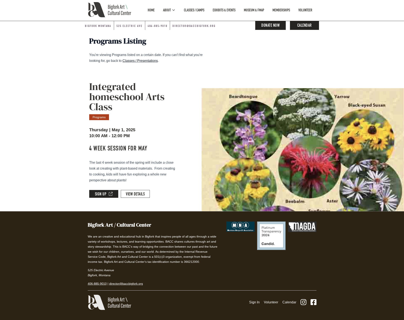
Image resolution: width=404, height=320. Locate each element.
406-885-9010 (157, 26)
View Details (135, 195)
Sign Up (100, 195)
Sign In (254, 302)
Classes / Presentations (140, 60)
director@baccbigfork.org (194, 26)
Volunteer (271, 302)
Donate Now (270, 26)
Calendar (304, 26)
